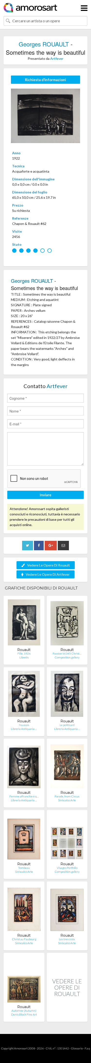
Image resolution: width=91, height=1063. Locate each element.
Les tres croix (67, 939)
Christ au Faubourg (24, 939)
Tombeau (24, 868)
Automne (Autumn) (23, 1010)
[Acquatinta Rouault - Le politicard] (67, 695)
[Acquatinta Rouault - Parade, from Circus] (67, 766)
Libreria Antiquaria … (24, 729)
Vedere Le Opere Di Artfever (48, 574)
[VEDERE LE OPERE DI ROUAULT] (67, 1016)
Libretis (24, 657)
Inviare (45, 495)
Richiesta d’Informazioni (45, 79)
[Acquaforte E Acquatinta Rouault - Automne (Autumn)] (24, 980)
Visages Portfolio (67, 868)
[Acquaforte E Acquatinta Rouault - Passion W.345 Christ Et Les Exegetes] (67, 623)
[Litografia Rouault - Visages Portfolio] (67, 838)
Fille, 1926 (24, 653)
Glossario (77, 1048)
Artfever (56, 58)
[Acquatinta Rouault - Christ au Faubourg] (24, 909)
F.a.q (87, 1048)
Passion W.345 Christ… (67, 653)
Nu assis (24, 725)
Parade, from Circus (67, 796)
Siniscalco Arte (67, 800)
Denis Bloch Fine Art (24, 1014)
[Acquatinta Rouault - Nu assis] (24, 695)
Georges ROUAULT (44, 44)
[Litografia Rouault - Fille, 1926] (24, 623)
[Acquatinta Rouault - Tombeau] (24, 838)
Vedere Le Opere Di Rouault (48, 565)
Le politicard (67, 725)
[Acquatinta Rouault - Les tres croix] (67, 909)
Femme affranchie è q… (24, 796)
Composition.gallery (67, 657)
